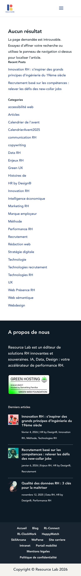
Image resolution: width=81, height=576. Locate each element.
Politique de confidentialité (38, 557)
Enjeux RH (16, 160)
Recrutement (17, 237)
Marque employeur (22, 214)
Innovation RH (18, 191)
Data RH (14, 153)
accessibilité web (20, 107)
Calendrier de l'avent (23, 122)
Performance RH (20, 229)
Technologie (17, 260)
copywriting (17, 145)
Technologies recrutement (27, 267)
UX (10, 282)
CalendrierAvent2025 (24, 130)
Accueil (22, 528)
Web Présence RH (21, 290)
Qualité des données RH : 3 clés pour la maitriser (46, 485)
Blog (35, 528)
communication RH (22, 137)
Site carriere (57, 540)
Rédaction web (19, 244)
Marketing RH (18, 206)
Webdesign (16, 305)
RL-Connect (52, 528)
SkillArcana (18, 540)
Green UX (15, 168)
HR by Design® (19, 183)
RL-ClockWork (26, 534)
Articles (14, 115)
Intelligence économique (26, 199)
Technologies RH (20, 275)
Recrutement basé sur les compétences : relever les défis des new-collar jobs (46, 454)
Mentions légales (38, 551)
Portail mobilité (46, 546)
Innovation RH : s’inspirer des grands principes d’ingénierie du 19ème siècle (47, 420)
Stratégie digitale (21, 252)
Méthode (15, 221)
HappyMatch (50, 534)
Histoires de (17, 176)
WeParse (37, 540)
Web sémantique (20, 298)
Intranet (25, 546)
